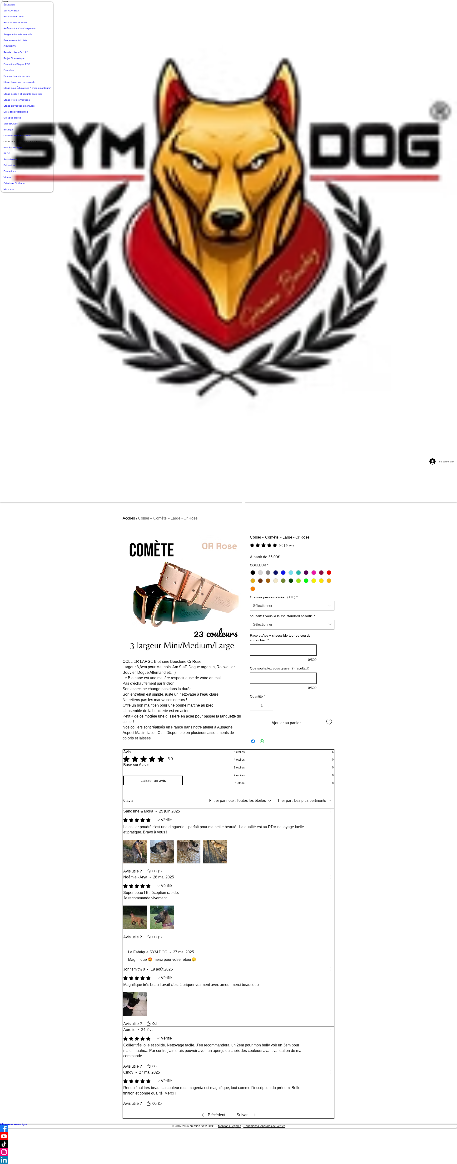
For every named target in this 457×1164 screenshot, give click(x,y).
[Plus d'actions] (331, 811)
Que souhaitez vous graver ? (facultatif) (279, 668)
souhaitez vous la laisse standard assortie (282, 616)
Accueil (129, 518)
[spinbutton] (261, 705)
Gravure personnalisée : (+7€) (274, 597)
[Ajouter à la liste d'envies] (329, 722)
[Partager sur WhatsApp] (262, 741)
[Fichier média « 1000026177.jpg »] (162, 851)
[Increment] (269, 705)
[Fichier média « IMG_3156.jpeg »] (162, 917)
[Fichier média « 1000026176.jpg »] (188, 851)
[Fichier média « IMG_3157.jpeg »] (135, 917)
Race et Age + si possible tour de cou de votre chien (280, 638)
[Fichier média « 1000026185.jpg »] (215, 851)
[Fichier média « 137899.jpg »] (135, 1004)
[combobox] (292, 606)
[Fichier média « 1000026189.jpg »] (135, 851)
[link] (272, 545)
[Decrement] (254, 705)
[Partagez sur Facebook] (253, 741)
